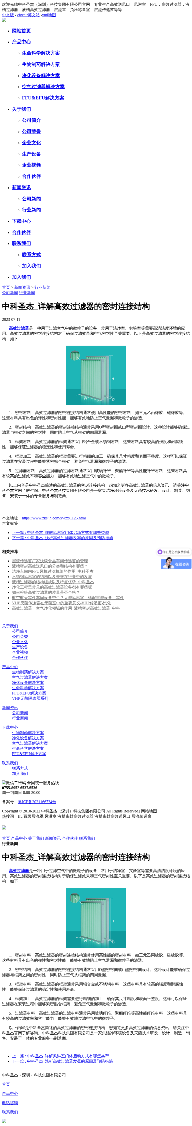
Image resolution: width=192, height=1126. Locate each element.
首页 (6, 287)
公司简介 (31, 120)
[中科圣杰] (4, 20)
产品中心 (21, 41)
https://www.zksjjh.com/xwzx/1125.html (54, 518)
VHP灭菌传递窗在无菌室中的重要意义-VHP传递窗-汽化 (61, 603)
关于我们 (21, 109)
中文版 (8, 15)
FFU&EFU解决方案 (43, 97)
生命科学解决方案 (41, 53)
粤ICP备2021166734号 (37, 802)
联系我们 (21, 243)
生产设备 (31, 154)
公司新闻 (31, 198)
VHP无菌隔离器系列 (30, 698)
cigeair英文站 (28, 15)
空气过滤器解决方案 (43, 86)
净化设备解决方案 (41, 75)
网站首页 (21, 30)
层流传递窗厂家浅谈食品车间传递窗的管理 (50, 561)
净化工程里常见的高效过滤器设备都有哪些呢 (52, 587)
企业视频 (31, 165)
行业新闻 (31, 209)
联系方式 (31, 254)
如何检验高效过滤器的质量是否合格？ (46, 592)
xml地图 (49, 15)
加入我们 (31, 265)
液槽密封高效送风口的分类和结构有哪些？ (50, 566)
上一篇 (60, 532)
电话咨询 (10, 1103)
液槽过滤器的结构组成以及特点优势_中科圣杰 (53, 582)
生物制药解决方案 (41, 64)
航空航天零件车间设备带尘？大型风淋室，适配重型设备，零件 (68, 598)
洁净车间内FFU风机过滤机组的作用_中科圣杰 (53, 571)
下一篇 (62, 538)
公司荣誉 (31, 131)
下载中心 (21, 221)
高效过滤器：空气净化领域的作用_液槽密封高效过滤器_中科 (66, 608)
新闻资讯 (21, 187)
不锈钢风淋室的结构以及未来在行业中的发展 (52, 577)
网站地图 (149, 811)
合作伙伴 (31, 176)
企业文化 (31, 142)
